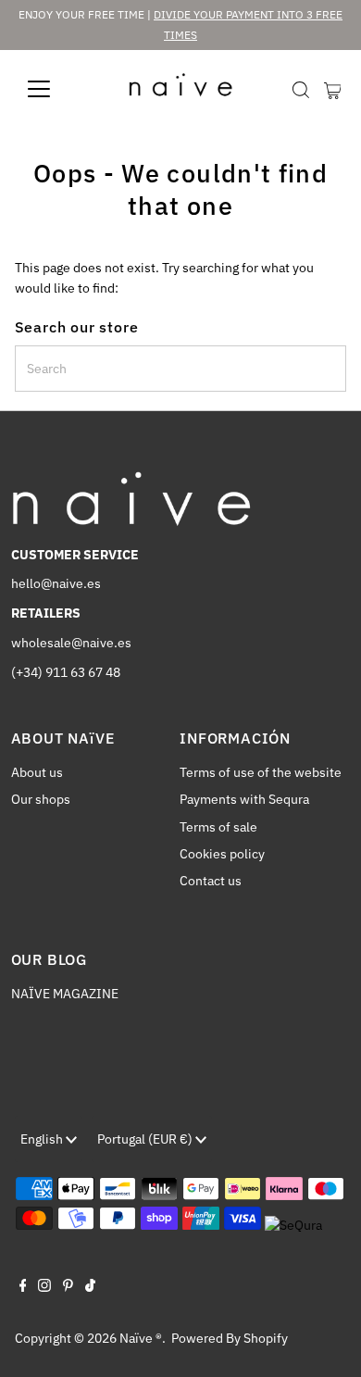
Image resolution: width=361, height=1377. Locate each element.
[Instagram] (44, 1287)
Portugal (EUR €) (146, 1139)
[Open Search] (301, 90)
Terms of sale (218, 827)
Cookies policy (222, 853)
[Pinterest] (68, 1287)
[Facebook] (23, 1287)
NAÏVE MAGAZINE (64, 993)
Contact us (211, 880)
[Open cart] (333, 89)
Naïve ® (140, 1338)
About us (37, 772)
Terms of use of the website (261, 772)
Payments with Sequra (244, 799)
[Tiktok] (90, 1287)
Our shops (40, 799)
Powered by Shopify (229, 1338)
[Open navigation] (53, 89)
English (43, 1139)
